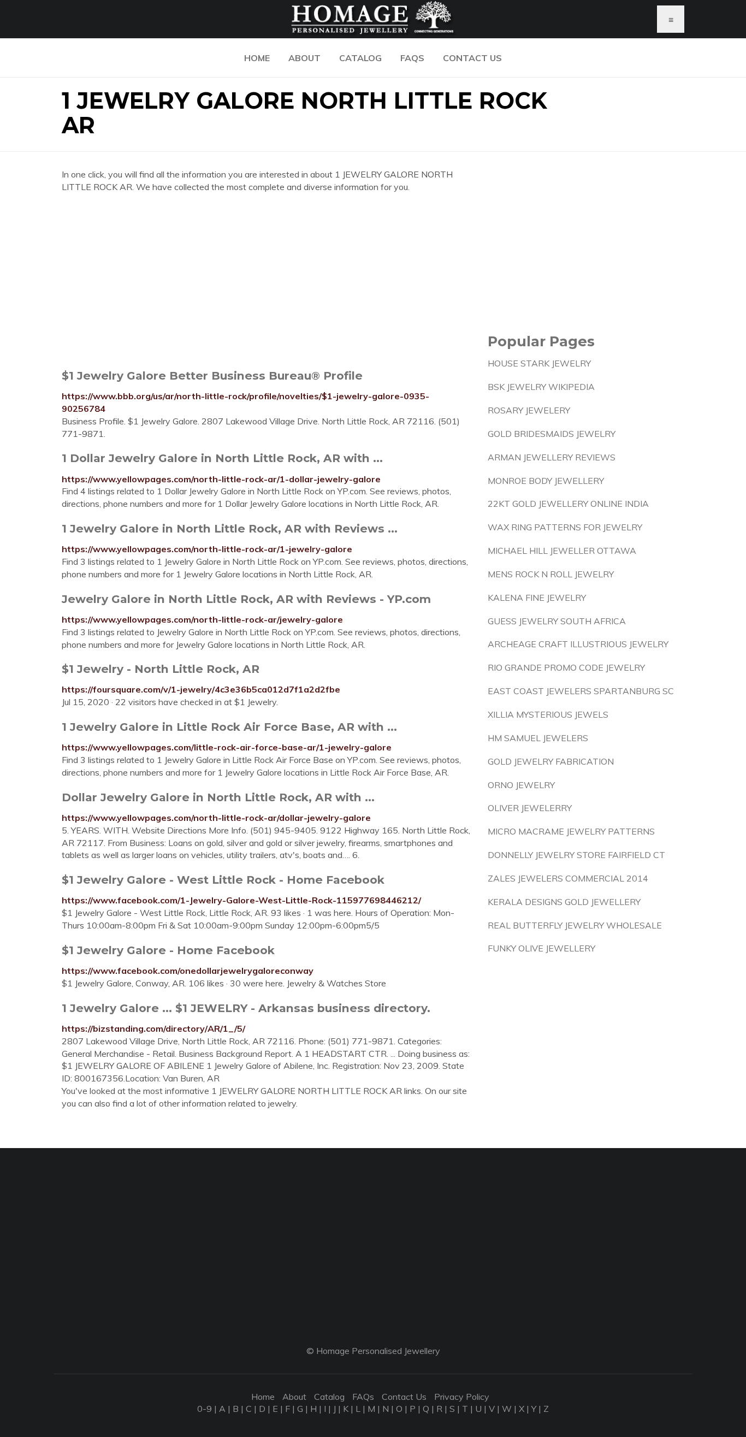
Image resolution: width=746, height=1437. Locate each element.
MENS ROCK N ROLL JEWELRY (551, 574)
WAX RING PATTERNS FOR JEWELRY (565, 527)
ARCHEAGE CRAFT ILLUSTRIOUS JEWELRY (578, 643)
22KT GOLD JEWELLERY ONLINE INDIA (568, 503)
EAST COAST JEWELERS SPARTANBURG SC (581, 690)
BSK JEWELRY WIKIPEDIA (541, 386)
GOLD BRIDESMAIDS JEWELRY (551, 433)
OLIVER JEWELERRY (530, 807)
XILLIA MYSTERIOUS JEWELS (548, 714)
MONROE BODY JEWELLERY (546, 480)
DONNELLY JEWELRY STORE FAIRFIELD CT (576, 854)
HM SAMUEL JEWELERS (538, 737)
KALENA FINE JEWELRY (537, 597)
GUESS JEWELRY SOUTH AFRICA (557, 621)
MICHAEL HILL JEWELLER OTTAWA (562, 550)
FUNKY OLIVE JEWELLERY (541, 948)
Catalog (360, 57)
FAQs (412, 57)
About (304, 57)
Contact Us (472, 57)
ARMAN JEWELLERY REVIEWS (551, 457)
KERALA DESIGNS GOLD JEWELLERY (564, 901)
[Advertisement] (266, 280)
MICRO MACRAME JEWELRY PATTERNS (571, 831)
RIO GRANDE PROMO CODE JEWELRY (566, 667)
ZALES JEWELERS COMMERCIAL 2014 (568, 878)
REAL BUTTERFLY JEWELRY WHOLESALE (575, 925)
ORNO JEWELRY (521, 784)
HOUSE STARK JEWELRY (539, 363)
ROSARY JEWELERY (529, 410)
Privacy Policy (461, 1396)
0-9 (204, 1408)
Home (257, 57)
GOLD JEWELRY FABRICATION (551, 761)
